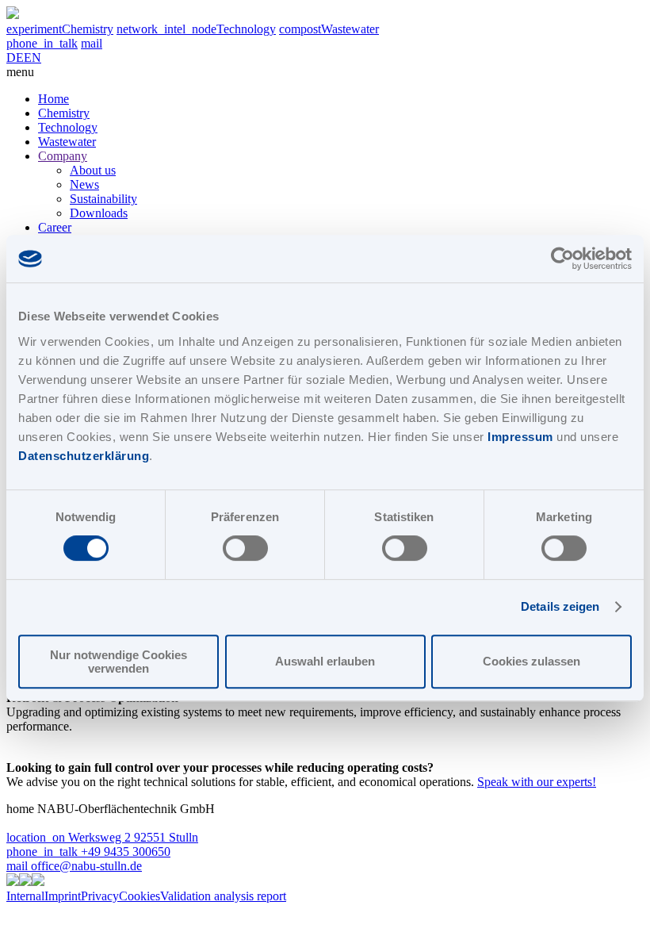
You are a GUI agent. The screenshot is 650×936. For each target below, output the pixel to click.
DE (15, 57)
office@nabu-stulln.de (74, 866)
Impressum (520, 436)
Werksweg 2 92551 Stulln (102, 837)
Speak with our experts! (536, 781)
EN (32, 57)
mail (91, 43)
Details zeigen (560, 606)
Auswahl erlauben (325, 661)
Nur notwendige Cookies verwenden (118, 661)
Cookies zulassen (531, 661)
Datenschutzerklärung (83, 455)
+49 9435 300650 (88, 851)
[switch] (245, 548)
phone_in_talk (42, 43)
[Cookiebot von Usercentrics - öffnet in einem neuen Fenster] (562, 258)
